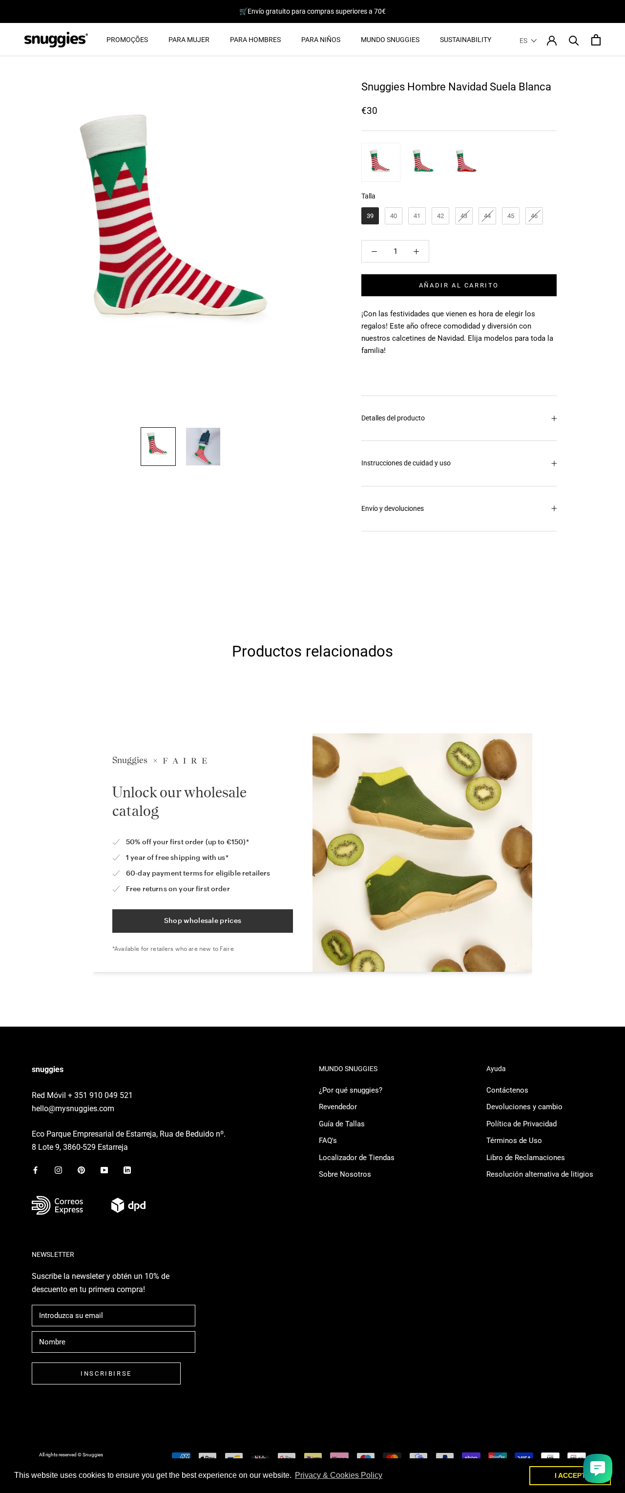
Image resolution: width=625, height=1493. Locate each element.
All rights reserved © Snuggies (71, 1454)
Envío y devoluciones (392, 508)
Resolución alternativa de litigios (539, 1174)
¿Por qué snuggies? (350, 1090)
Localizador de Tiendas (357, 1157)
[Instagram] (58, 1170)
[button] (528, 40)
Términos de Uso (514, 1140)
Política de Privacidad (521, 1124)
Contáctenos (507, 1090)
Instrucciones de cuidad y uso (406, 463)
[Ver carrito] (596, 39)
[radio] (380, 162)
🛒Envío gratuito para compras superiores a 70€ (312, 11)
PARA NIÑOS (320, 40)
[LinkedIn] (127, 1170)
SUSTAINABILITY (465, 40)
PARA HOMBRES (255, 40)
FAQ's (328, 1140)
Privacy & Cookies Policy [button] (338, 1475)
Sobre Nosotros (345, 1174)
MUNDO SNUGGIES (390, 40)
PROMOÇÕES (127, 40)
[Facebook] (35, 1170)
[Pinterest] (81, 1170)
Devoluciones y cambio (524, 1106)
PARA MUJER (188, 40)
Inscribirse (106, 1373)
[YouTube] (104, 1170)
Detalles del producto (393, 418)
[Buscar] (574, 40)
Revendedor (338, 1106)
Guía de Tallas (342, 1124)
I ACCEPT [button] (570, 1475)
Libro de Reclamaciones (525, 1157)
